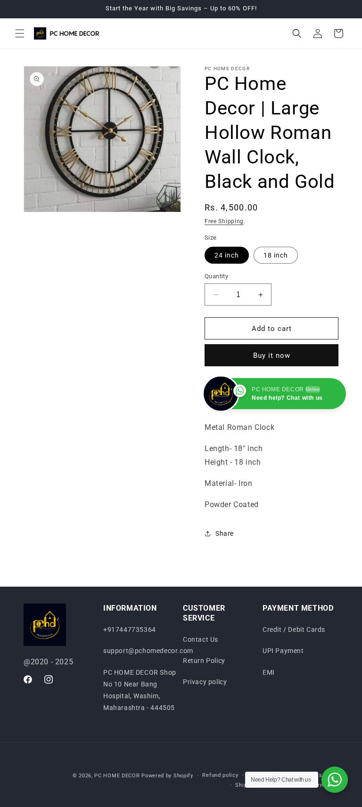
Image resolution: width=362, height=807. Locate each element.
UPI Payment (283, 650)
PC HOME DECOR (117, 776)
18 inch (275, 255)
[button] (19, 33)
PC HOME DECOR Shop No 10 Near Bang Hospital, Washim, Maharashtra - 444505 (139, 690)
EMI (269, 672)
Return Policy (204, 660)
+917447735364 (129, 629)
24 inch (226, 255)
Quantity (216, 276)
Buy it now (271, 355)
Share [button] (224, 533)
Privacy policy (205, 682)
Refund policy (220, 775)
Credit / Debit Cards (294, 629)
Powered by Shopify (167, 776)
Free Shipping (224, 221)
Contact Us (200, 639)
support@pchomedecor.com (148, 650)
